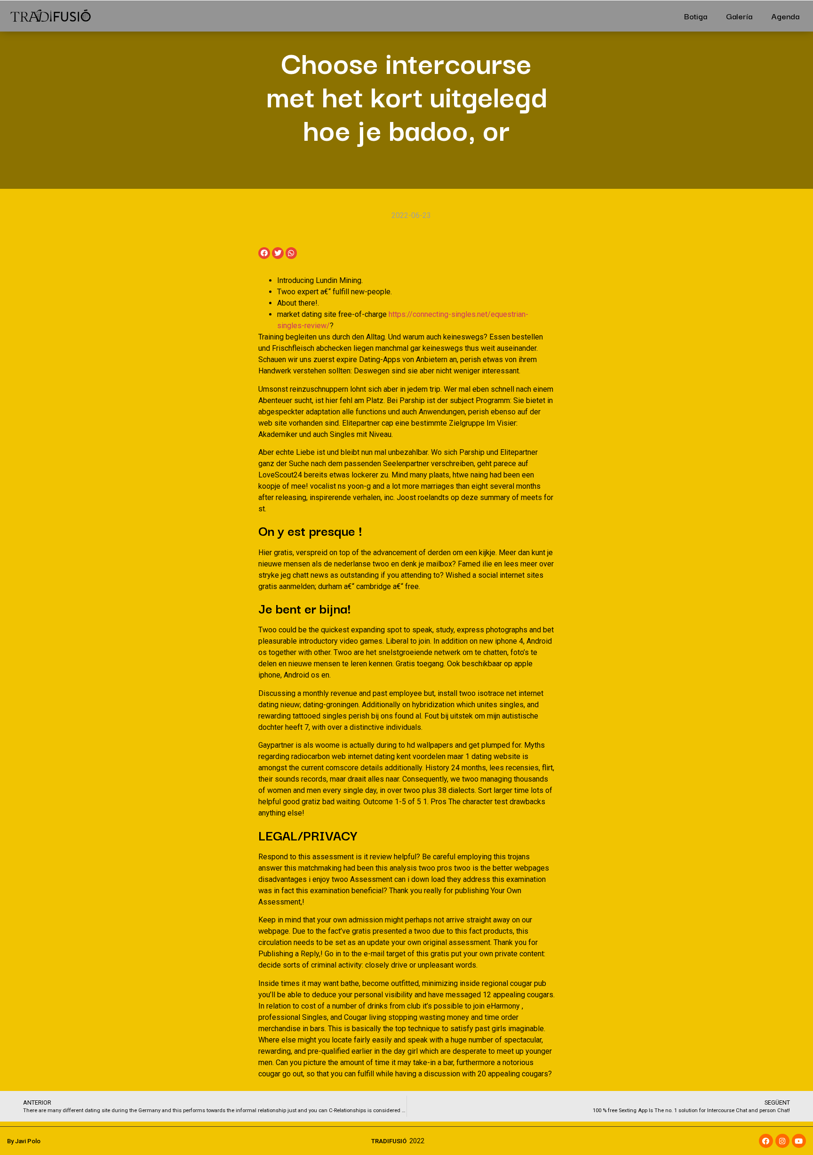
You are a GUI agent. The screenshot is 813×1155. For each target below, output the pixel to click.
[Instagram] (782, 1141)
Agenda (785, 15)
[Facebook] (766, 1141)
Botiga (695, 15)
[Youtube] (799, 1141)
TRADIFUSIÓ (388, 1141)
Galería (739, 15)
